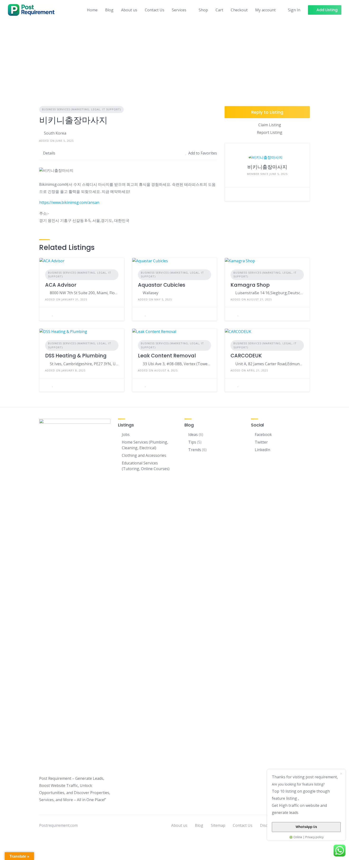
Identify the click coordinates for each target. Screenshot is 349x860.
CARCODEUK (246, 355)
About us (129, 10)
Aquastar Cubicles (161, 284)
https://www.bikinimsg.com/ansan (69, 202)
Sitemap (218, 825)
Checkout (239, 10)
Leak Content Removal (167, 355)
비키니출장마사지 (267, 167)
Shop (203, 10)
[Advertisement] (174, 55)
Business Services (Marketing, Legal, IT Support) (81, 109)
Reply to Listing (267, 112)
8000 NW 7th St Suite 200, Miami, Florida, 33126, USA (84, 292)
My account (265, 10)
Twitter (261, 442)
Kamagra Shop (250, 284)
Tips (192, 442)
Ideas (193, 434)
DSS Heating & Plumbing (76, 355)
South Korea (55, 133)
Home (92, 10)
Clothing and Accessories (144, 455)
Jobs (126, 434)
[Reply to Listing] (46, 314)
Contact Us (154, 10)
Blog (109, 10)
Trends (194, 449)
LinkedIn (262, 449)
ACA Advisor (60, 284)
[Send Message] (232, 194)
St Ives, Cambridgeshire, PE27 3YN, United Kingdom (84, 363)
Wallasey (150, 292)
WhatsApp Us (306, 827)
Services (179, 10)
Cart (219, 10)
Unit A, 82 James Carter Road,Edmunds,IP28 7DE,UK (269, 363)
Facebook (263, 434)
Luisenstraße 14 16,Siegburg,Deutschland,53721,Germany (269, 292)
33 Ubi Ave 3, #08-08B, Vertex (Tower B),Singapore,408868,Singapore (177, 363)
